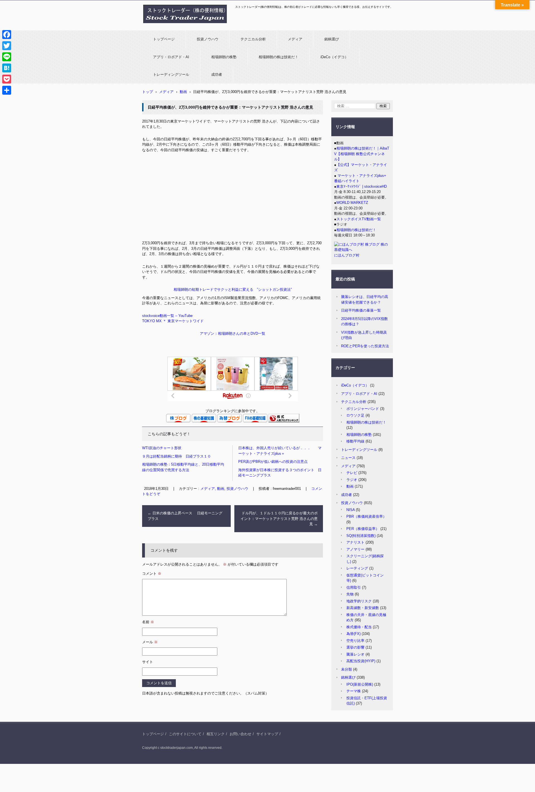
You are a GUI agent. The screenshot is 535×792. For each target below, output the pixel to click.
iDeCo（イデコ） (334, 57)
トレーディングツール (171, 74)
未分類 (346, 669)
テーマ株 (353, 691)
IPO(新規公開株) (359, 684)
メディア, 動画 (212, 489)
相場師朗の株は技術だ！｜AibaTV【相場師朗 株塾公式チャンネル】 (361, 153)
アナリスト (355, 542)
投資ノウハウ (207, 39)
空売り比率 (355, 641)
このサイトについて (185, 734)
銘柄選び (331, 39)
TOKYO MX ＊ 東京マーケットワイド (173, 321)
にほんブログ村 (346, 255)
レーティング (357, 568)
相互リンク (215, 734)
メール (150, 642)
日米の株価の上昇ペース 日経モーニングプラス (185, 516)
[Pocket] (6, 79)
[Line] (6, 56)
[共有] (6, 90)
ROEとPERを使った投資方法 (365, 346)
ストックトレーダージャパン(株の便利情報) (181, 26)
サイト (147, 662)
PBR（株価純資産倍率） (366, 516)
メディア (295, 39)
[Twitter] (6, 45)
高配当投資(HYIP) (360, 661)
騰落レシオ (355, 654)
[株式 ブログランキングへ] (284, 421)
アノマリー (355, 549)
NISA (350, 510)
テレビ (351, 473)
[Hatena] (6, 68)
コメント (151, 573)
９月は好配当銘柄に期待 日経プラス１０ (176, 456)
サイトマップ (267, 734)
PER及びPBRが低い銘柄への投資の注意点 (273, 461)
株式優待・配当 (359, 627)
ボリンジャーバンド (362, 409)
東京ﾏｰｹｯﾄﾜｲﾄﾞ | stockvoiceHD (361, 186)
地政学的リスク (359, 601)
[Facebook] (6, 34)
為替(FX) (353, 634)
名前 (148, 622)
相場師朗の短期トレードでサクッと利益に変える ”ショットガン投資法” (233, 289)
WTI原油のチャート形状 (161, 448)
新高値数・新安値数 (362, 608)
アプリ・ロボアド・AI (171, 57)
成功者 (216, 74)
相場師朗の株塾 (224, 57)
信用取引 (353, 587)
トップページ (164, 39)
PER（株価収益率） (362, 529)
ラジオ (351, 480)
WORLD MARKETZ (352, 203)
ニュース (348, 458)
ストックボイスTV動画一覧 (358, 219)
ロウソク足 (355, 415)
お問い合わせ (240, 734)
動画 (350, 486)
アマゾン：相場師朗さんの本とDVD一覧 (232, 333)
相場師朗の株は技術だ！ (278, 57)
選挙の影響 (355, 647)
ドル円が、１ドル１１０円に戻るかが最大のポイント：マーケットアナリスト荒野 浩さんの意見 (279, 518)
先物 (350, 594)
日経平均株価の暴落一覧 (361, 310)
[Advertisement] (232, 199)
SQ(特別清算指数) (361, 536)
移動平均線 (355, 441)
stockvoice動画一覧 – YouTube (167, 316)
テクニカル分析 (253, 39)
